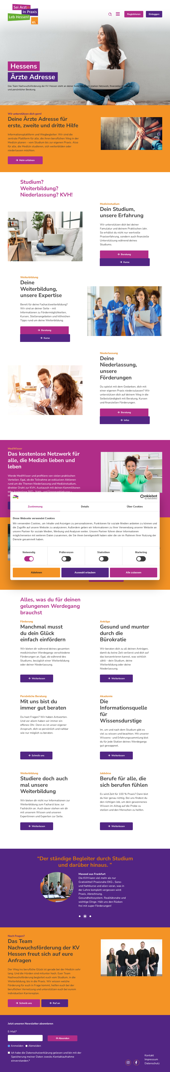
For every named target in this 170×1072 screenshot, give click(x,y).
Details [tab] (85, 506)
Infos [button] (126, 420)
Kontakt (149, 1055)
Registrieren (133, 14)
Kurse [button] (126, 262)
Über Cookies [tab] (135, 506)
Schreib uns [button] (37, 755)
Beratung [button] (125, 254)
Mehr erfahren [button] (27, 160)
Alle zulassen (133, 572)
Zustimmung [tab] (35, 506)
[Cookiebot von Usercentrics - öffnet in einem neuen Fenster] (142, 497)
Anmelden (17, 1046)
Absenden (63, 1038)
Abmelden (34, 1046)
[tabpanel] (85, 56)
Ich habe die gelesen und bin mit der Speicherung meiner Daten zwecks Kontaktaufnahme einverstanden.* (46, 1057)
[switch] (66, 558)
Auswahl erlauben (85, 572)
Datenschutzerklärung (39, 1053)
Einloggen (154, 14)
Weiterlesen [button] (38, 678)
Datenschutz (152, 1063)
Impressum (151, 1059)
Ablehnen (36, 572)
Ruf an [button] (56, 1003)
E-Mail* (12, 1031)
